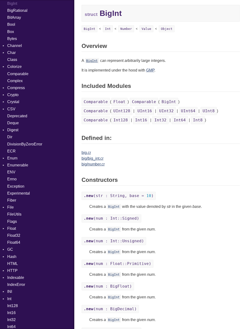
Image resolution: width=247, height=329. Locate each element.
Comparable (17, 74)
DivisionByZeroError (24, 144)
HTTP (12, 271)
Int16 (11, 313)
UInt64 (188, 111)
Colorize (14, 67)
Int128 (12, 306)
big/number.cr (93, 164)
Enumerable (17, 165)
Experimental (18, 193)
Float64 (13, 242)
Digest (12, 130)
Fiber (11, 200)
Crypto (13, 95)
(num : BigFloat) (108, 286)
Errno (12, 179)
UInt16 (144, 111)
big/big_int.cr (92, 158)
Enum (12, 158)
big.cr (86, 153)
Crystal (13, 102)
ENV (11, 172)
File (10, 207)
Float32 (13, 235)
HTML (12, 264)
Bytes (12, 39)
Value (146, 29)
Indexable (15, 278)
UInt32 (166, 111)
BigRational (17, 10)
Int (9, 299)
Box (10, 32)
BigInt (12, 3)
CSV (11, 109)
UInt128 (121, 111)
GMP (150, 70)
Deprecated (17, 116)
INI (9, 292)
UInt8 (209, 111)
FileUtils (14, 214)
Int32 (11, 320)
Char (11, 53)
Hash (11, 257)
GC (10, 249)
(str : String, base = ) (119, 195)
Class (12, 60)
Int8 (198, 120)
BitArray (14, 17)
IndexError (16, 285)
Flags (12, 221)
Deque (13, 123)
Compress (16, 88)
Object (166, 29)
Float (11, 228)
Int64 (180, 120)
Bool (11, 24)
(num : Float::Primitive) (117, 263)
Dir (9, 137)
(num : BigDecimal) (110, 309)
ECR (11, 151)
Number (126, 29)
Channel (14, 46)
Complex (15, 81)
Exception (15, 186)
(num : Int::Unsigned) (114, 241)
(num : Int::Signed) (111, 218)
